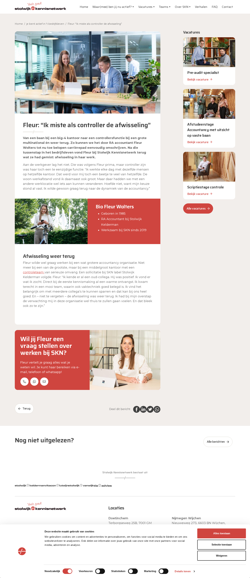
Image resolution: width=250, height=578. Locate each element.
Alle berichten (216, 441)
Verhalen (201, 6)
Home (84, 6)
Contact (227, 6)
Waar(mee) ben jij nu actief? (112, 6)
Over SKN (181, 6)
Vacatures (145, 6)
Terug (26, 408)
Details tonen (182, 571)
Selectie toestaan (222, 544)
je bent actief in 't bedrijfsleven (45, 23)
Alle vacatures (196, 208)
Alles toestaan (221, 533)
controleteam (34, 272)
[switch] (100, 571)
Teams (163, 6)
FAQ (215, 6)
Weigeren (221, 555)
